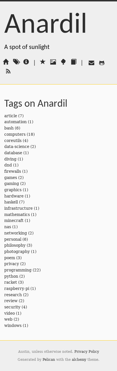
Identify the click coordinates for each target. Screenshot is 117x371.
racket (10, 282)
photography (17, 251)
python (11, 276)
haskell (11, 202)
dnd (8, 165)
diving (10, 159)
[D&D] (73, 62)
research (13, 294)
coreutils (13, 140)
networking (15, 233)
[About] (26, 62)
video (9, 313)
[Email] (90, 62)
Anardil (45, 25)
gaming (11, 183)
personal (12, 239)
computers (15, 134)
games (10, 177)
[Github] (100, 62)
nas (7, 226)
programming (18, 270)
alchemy (79, 360)
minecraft (14, 220)
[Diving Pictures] (53, 62)
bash (9, 128)
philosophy (15, 245)
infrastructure (18, 208)
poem (9, 257)
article (10, 116)
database (13, 153)
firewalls (12, 171)
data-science (16, 146)
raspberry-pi (16, 288)
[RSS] (7, 71)
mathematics (17, 214)
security (12, 307)
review (11, 300)
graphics (13, 189)
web (8, 319)
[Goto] (43, 62)
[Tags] (16, 62)
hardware (14, 196)
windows (13, 325)
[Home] (6, 62)
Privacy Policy (86, 352)
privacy (11, 263)
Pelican (49, 360)
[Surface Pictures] (63, 62)
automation (15, 121)
